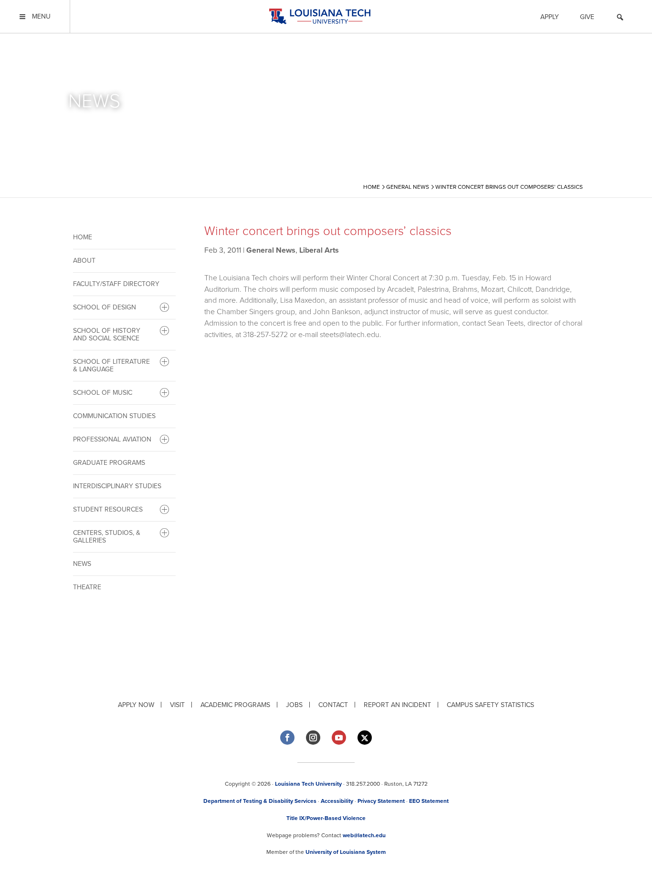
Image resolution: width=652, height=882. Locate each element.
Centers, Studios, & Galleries (106, 536)
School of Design (104, 307)
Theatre (87, 587)
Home (82, 237)
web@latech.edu (364, 835)
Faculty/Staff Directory (116, 284)
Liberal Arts (319, 250)
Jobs (294, 705)
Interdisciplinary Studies (117, 486)
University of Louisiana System (345, 852)
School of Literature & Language (111, 365)
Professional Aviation (112, 439)
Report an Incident (397, 705)
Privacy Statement (381, 801)
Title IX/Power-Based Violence (326, 818)
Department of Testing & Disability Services (259, 801)
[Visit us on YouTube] (339, 737)
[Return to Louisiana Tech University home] (319, 16)
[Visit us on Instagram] (313, 737)
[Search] (620, 18)
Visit (177, 705)
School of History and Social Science (106, 334)
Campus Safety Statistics (490, 705)
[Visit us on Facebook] (287, 737)
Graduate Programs (109, 463)
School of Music (102, 393)
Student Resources (108, 509)
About (84, 260)
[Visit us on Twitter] (364, 737)
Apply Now (136, 705)
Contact (333, 705)
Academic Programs (235, 705)
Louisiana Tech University (308, 783)
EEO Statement (429, 801)
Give (587, 17)
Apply (549, 17)
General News (270, 250)
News (82, 564)
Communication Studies (114, 416)
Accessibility (337, 801)
